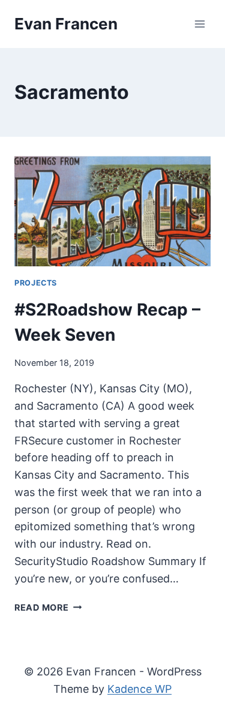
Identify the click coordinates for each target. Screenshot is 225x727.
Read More (48, 607)
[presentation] (112, 211)
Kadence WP (139, 689)
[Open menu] (199, 23)
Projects (35, 282)
